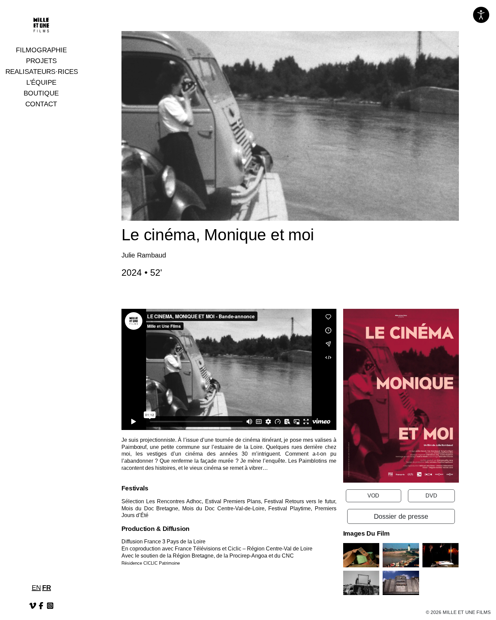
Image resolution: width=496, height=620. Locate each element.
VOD (373, 495)
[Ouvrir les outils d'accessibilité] (481, 15)
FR (46, 587)
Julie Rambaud (143, 255)
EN (36, 587)
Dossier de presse (401, 516)
